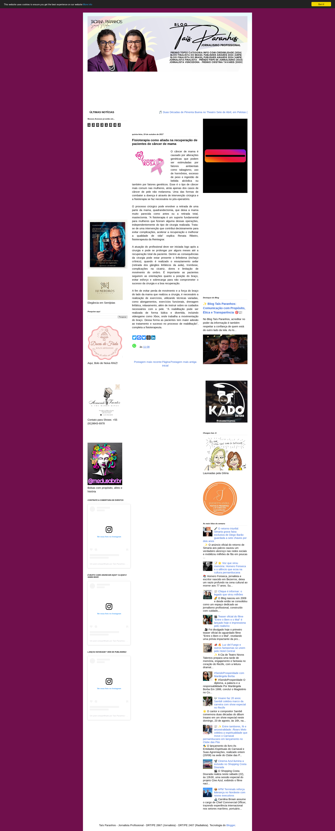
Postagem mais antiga (183, 361)
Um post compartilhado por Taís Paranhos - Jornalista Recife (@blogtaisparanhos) (124, 564)
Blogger (230, 825)
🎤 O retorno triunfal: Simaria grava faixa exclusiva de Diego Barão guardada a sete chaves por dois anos (225, 535)
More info (87, 4)
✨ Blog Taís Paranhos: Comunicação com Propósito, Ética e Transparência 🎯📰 (224, 308)
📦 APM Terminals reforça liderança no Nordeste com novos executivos (229, 792)
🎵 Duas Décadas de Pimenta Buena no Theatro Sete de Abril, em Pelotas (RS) (178, 112)
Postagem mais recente (148, 361)
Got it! (321, 4)
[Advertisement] (151, 88)
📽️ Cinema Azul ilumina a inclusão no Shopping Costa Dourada (230, 764)
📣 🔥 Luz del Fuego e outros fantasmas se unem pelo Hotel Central (229, 647)
